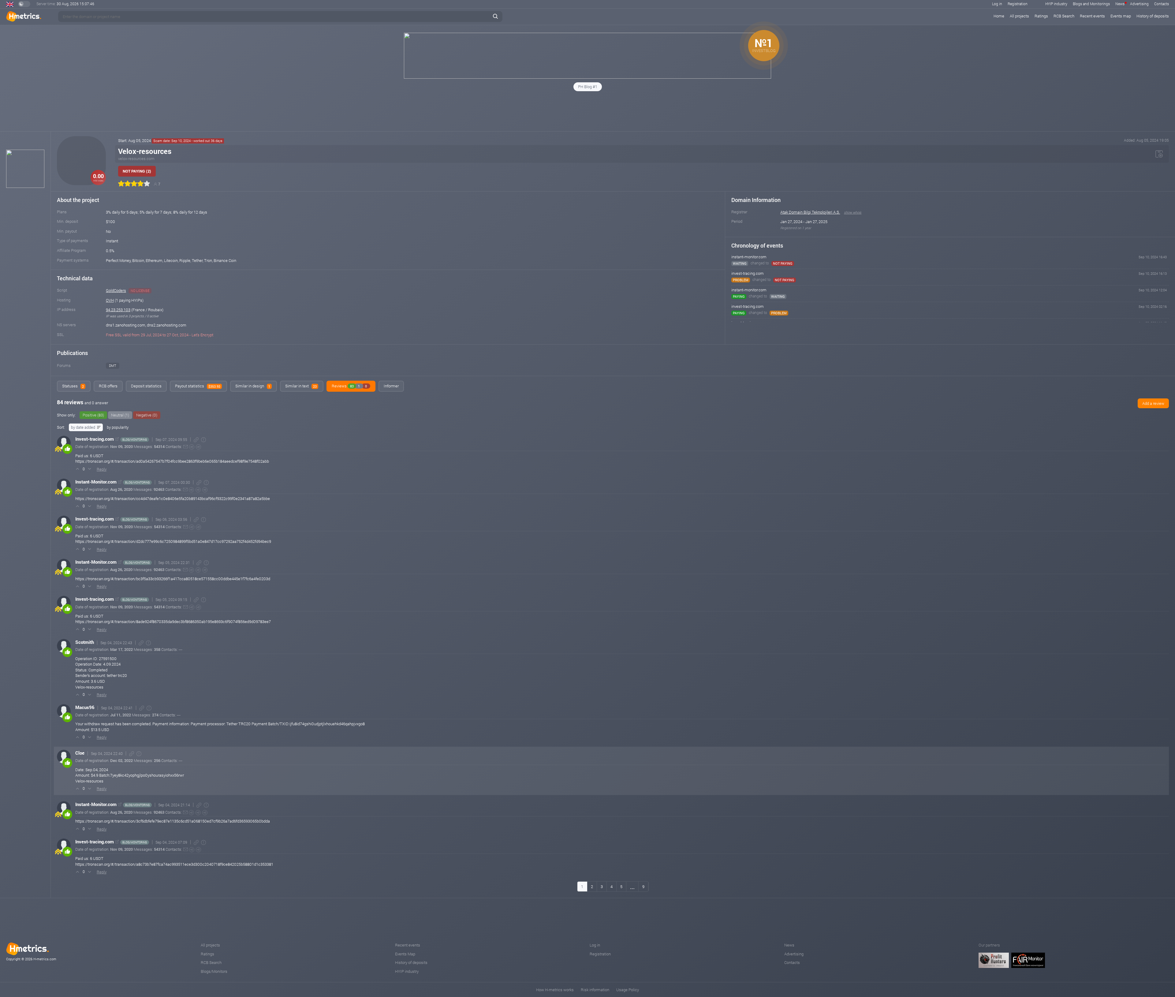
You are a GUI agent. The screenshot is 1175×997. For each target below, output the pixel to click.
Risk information (595, 989)
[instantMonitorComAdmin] (191, 490)
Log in (997, 3)
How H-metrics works (555, 989)
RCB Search (1064, 16)
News (1120, 3)
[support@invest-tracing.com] (185, 446)
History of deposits (1152, 16)
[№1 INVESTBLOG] (587, 77)
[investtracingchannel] (198, 447)
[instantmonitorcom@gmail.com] (185, 489)
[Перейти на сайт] (117, 439)
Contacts (1161, 3)
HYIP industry (1056, 3)
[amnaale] (192, 447)
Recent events (1092, 16)
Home (999, 16)
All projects (1019, 16)
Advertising (1139, 3)
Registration (1018, 3)
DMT (112, 365)
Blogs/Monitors (214, 971)
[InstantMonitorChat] (198, 490)
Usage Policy (627, 989)
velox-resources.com (136, 158)
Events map (1120, 16)
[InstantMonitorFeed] (205, 490)
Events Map (405, 954)
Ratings (1041, 16)
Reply (101, 469)
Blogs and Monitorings (1091, 3)
